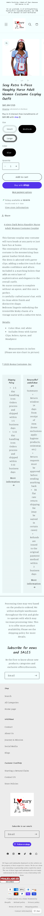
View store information (17, 207)
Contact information (23, 911)
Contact (8, 727)
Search (8, 696)
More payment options (22, 192)
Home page (10, 709)
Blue (9, 152)
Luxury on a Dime (20, 899)
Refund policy (19, 902)
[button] (6, 24)
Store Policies (11, 783)
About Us (9, 733)
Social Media (11, 746)
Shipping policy (31, 907)
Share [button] (7, 215)
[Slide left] (16, 80)
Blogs (7, 752)
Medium (27, 129)
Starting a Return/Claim (17, 770)
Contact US (10, 777)
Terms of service (15, 907)
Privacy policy (33, 902)
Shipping (5, 109)
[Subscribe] (36, 675)
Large (10, 138)
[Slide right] (28, 80)
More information (13, 480)
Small (12, 130)
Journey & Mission (14, 739)
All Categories (12, 702)
